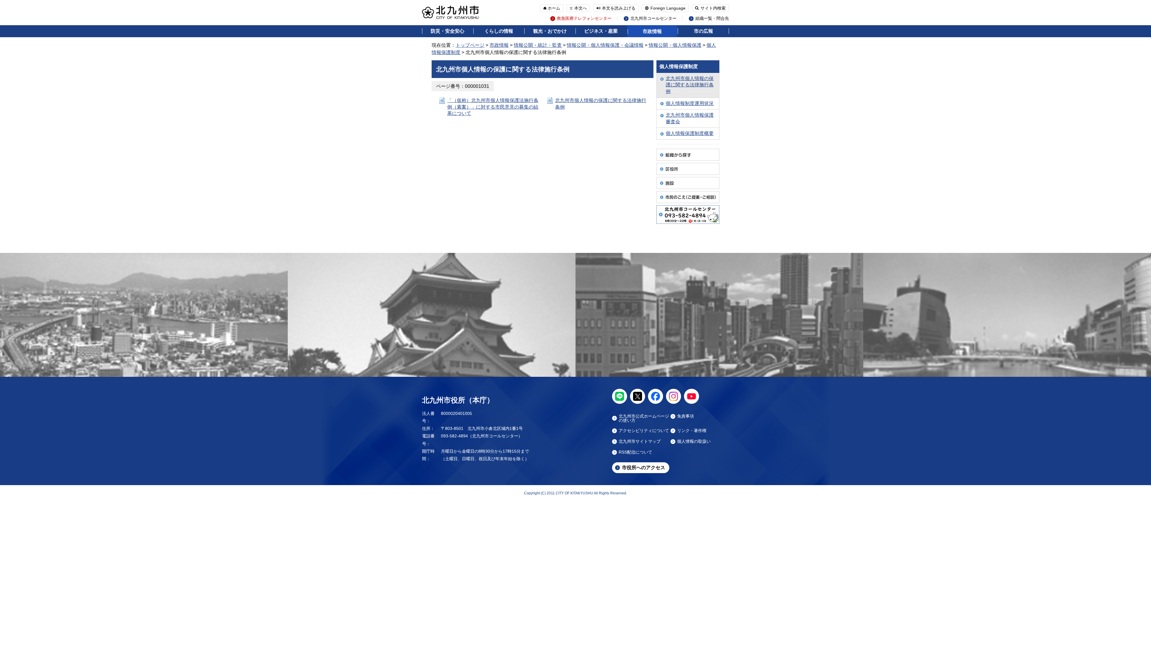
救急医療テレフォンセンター (584, 18)
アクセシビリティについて (644, 430)
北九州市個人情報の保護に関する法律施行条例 (690, 85)
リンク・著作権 (691, 430)
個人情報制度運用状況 (690, 103)
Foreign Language (668, 8)
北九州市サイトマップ (640, 441)
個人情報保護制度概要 (690, 133)
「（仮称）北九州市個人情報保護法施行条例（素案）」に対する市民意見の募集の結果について (492, 107)
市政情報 (652, 31)
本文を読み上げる (618, 8)
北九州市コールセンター (653, 18)
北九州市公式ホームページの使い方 (644, 418)
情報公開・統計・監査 (538, 45)
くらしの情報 (498, 31)
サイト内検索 (713, 8)
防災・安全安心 (447, 31)
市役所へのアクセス (643, 467)
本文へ (580, 8)
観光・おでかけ (550, 31)
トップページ (470, 45)
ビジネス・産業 (601, 31)
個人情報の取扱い (694, 441)
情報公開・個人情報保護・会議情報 (605, 45)
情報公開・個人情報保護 (675, 45)
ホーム (554, 8)
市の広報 (703, 31)
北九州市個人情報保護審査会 (690, 118)
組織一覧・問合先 (712, 18)
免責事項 (685, 416)
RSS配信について (635, 452)
